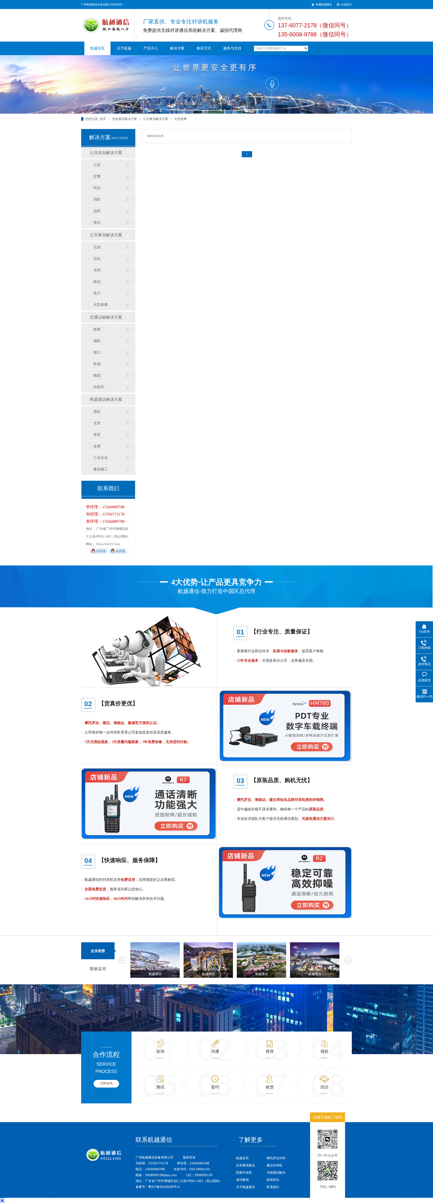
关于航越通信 (245, 1187)
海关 (97, 222)
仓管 (97, 423)
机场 (97, 364)
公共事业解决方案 (155, 119)
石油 (97, 247)
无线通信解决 (276, 1172)
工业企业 (100, 458)
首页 (103, 119)
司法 (97, 188)
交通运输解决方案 (106, 317)
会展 (97, 446)
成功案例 (242, 1180)
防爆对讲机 (244, 1172)
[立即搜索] (306, 48)
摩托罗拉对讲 (276, 1158)
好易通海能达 (245, 1165)
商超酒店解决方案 (106, 399)
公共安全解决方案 (106, 152)
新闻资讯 (273, 1180)
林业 (97, 282)
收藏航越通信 (324, 4)
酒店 (97, 411)
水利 (97, 270)
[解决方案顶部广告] (216, 84)
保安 (97, 434)
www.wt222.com (108, 544)
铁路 (97, 329)
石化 (97, 258)
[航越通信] (103, 22)
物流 (97, 375)
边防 (97, 211)
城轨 (97, 341)
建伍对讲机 (274, 1165)
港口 (97, 352)
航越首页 (242, 1158)
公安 (97, 165)
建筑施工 (100, 469)
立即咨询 (106, 1083)
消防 (97, 199)
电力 (97, 293)
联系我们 (273, 1187)
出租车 (98, 387)
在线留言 (346, 4)
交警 (97, 176)
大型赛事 (180, 119)
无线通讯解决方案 (124, 119)
